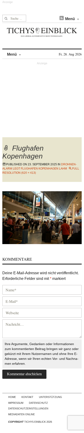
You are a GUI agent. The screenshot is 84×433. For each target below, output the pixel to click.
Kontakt (27, 397)
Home (12, 397)
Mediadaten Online (21, 414)
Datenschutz (38, 402)
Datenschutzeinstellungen (28, 408)
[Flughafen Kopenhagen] (42, 217)
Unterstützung (50, 397)
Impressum (15, 402)
